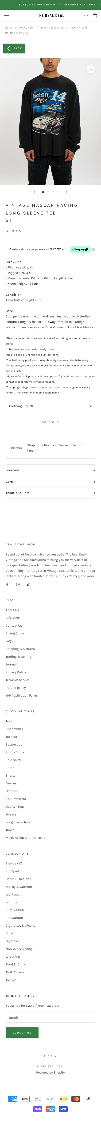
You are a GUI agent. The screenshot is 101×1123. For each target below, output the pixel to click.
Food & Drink (15, 964)
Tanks (10, 830)
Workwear (13, 894)
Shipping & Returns (20, 649)
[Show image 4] (58, 192)
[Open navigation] (6, 15)
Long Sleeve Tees (18, 822)
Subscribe (22, 1032)
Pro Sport (12, 871)
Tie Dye (11, 980)
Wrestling (13, 957)
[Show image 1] (43, 192)
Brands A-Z (14, 863)
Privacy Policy (16, 672)
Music (10, 933)
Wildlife (11, 902)
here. (30, 451)
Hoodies (12, 791)
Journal (11, 664)
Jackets (11, 737)
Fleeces (11, 783)
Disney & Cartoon (19, 887)
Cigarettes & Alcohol (21, 926)
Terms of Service (18, 680)
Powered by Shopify (50, 1072)
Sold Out (50, 422)
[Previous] (34, 192)
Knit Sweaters (16, 799)
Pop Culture (26, 27)
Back (17, 48)
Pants (10, 768)
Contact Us (14, 626)
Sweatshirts (14, 729)
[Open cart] (95, 15)
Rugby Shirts (15, 752)
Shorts (10, 776)
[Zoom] (91, 69)
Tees (9, 721)
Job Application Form (21, 695)
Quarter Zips (15, 807)
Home (8, 27)
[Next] (66, 192)
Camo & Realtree (18, 879)
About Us (12, 610)
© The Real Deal (50, 1066)
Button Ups (14, 744)
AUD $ (48, 1056)
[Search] (86, 15)
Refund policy (16, 688)
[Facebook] (7, 584)
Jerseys (11, 814)
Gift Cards (13, 618)
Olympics (12, 941)
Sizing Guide (15, 633)
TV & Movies (15, 972)
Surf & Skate (15, 910)
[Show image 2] (48, 192)
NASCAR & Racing (51, 27)
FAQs (9, 641)
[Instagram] (17, 584)
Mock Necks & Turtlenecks (25, 838)
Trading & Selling (18, 657)
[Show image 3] (53, 192)
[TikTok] (28, 584)
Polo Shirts (14, 760)
